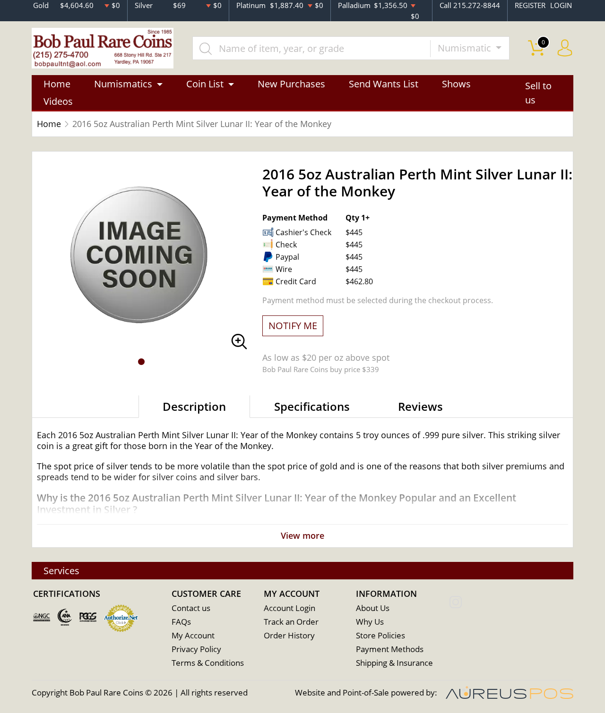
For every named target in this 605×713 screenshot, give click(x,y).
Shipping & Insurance (394, 662)
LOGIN (561, 5)
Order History (289, 635)
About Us (372, 608)
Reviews (420, 406)
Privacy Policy (196, 649)
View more (302, 535)
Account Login (289, 608)
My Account (193, 635)
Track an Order (291, 621)
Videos (58, 101)
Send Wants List (383, 83)
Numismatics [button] (123, 83)
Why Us (370, 621)
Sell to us (538, 92)
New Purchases (291, 83)
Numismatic (465, 48)
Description (194, 406)
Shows (456, 83)
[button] (141, 361)
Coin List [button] (205, 83)
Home (56, 83)
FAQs (181, 621)
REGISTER (530, 5)
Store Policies (380, 635)
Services (61, 570)
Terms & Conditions (208, 662)
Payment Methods (390, 649)
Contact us (191, 608)
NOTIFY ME (292, 325)
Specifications (312, 406)
